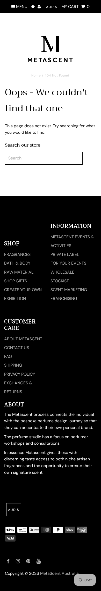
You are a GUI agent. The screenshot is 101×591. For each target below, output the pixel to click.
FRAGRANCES (17, 254)
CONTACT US (16, 347)
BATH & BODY (17, 263)
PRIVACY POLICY (19, 374)
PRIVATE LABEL (65, 254)
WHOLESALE (62, 272)
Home (36, 75)
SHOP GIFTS (15, 281)
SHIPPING (13, 365)
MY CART (75, 6)
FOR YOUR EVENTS (68, 263)
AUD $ (51, 7)
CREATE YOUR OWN (23, 289)
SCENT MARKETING (69, 289)
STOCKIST (60, 281)
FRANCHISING (64, 298)
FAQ (8, 356)
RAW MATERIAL (18, 272)
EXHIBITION (15, 298)
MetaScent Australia (59, 573)
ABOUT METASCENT (23, 339)
